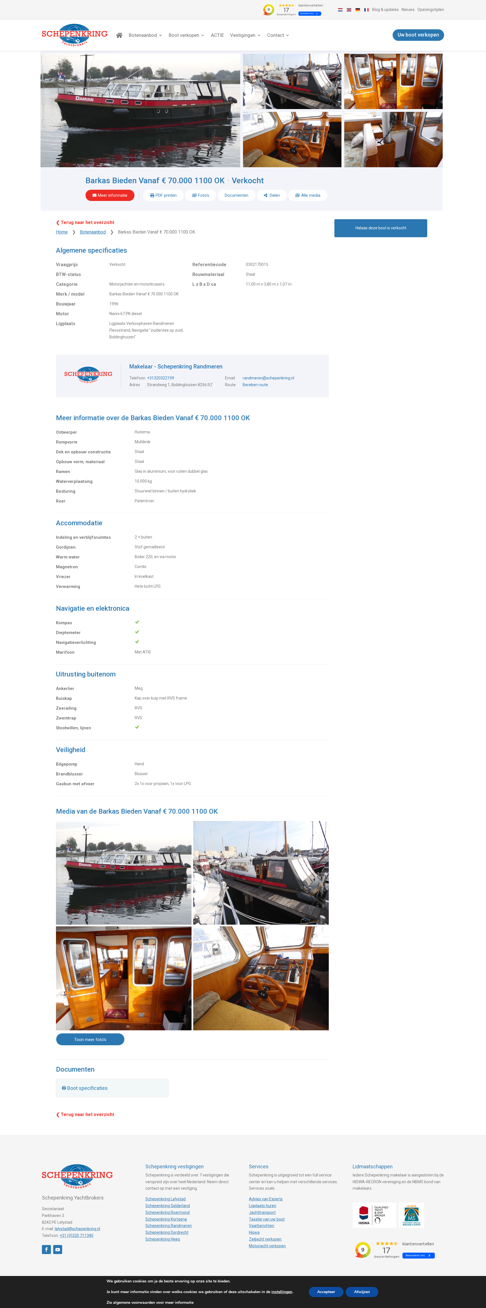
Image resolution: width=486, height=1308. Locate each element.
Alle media (310, 195)
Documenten (236, 195)
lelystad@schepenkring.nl (77, 1228)
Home (62, 232)
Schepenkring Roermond (167, 1212)
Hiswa (254, 1232)
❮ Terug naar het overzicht (85, 222)
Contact (275, 35)
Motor (62, 313)
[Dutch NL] (340, 9)
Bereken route (255, 385)
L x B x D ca (204, 284)
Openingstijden (430, 9)
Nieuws (408, 9)
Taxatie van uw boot (267, 1219)
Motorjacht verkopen (267, 1246)
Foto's (203, 195)
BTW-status (68, 274)
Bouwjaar (66, 304)
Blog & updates (385, 9)
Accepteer (326, 1292)
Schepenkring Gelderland (167, 1205)
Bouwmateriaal (208, 274)
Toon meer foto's (90, 1039)
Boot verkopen (184, 35)
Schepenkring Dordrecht (166, 1232)
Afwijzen (362, 1292)
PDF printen (166, 195)
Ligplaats (65, 323)
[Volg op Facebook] (46, 1249)
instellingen (281, 1292)
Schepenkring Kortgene (166, 1219)
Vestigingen (242, 35)
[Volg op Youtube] (57, 1249)
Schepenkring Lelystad (165, 1199)
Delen (274, 195)
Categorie (67, 284)
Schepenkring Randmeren (168, 1225)
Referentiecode (209, 264)
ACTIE (217, 35)
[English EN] (349, 9)
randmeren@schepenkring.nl (268, 378)
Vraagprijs (67, 264)
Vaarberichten (261, 1225)
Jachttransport (262, 1212)
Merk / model (70, 294)
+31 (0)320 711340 (76, 1235)
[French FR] (366, 9)
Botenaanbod (143, 35)
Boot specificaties (87, 1088)
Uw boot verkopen (418, 35)
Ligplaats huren (262, 1205)
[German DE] (358, 9)
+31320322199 (160, 378)
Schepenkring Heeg (162, 1239)
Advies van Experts (266, 1199)
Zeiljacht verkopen (265, 1239)
